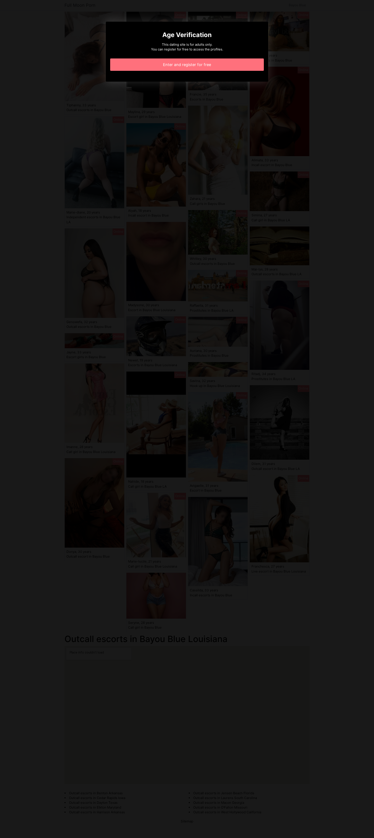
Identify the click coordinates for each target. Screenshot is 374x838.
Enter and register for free (187, 64)
